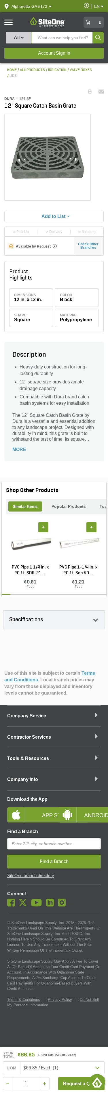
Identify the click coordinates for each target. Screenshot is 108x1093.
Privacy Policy (60, 999)
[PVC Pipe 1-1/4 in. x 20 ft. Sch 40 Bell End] (78, 543)
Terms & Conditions (23, 999)
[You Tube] (38, 905)
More (19, 449)
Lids (13, 76)
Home (12, 70)
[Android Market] (79, 810)
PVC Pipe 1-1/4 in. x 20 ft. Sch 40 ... (78, 570)
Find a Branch (22, 831)
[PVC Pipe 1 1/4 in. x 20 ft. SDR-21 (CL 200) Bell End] (30, 543)
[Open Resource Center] (97, 1082)
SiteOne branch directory (30, 875)
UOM (11, 1068)
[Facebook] (12, 905)
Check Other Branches (88, 246)
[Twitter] (24, 905)
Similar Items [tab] (25, 506)
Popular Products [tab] (69, 506)
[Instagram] (63, 905)
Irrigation (57, 70)
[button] (29, 6)
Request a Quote (81, 1083)
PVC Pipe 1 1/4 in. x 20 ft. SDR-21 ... (30, 570)
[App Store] (28, 810)
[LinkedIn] (51, 905)
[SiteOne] (47, 26)
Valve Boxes (81, 70)
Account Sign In (54, 53)
